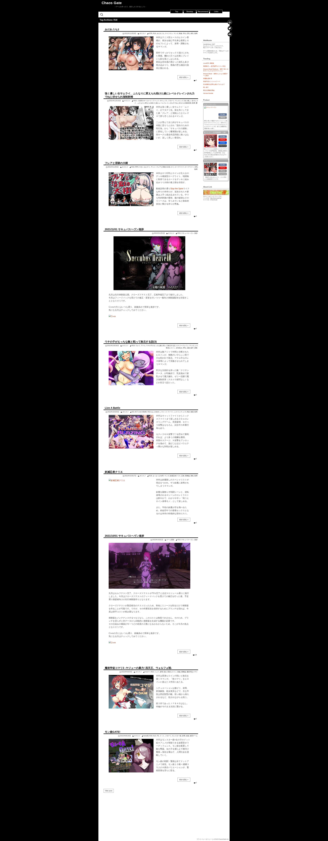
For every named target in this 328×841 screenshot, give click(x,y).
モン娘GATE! (112, 731)
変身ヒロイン (170, 348)
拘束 (188, 412)
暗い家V (205, 87)
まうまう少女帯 (158, 476)
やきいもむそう (144, 167)
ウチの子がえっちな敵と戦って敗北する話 (160, 345)
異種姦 (187, 476)
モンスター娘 (176, 736)
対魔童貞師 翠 (207, 78)
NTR (150, 33)
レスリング (178, 412)
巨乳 (188, 33)
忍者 (182, 476)
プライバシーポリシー (204, 839)
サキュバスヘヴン (187, 233)
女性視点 (179, 348)
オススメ (143, 33)
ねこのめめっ (156, 412)
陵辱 (195, 33)
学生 (184, 33)
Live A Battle (112, 407)
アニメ (153, 167)
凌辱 (161, 672)
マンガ (176, 33)
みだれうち (160, 33)
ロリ (172, 167)
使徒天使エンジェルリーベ (211, 81)
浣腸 (188, 348)
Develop (189, 12)
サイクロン (169, 33)
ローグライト (189, 167)
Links (216, 12)
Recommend (203, 12)
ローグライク (179, 167)
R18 (154, 33)
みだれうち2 (112, 29)
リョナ (156, 672)
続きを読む (183, 77)
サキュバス (163, 101)
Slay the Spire (176, 188)
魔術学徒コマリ (192, 672)
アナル (143, 345)
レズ (181, 101)
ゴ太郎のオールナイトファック (148, 101)
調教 (195, 348)
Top (176, 12)
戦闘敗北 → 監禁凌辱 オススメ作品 (214, 66)
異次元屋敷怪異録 (208, 90)
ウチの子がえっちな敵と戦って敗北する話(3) (131, 341)
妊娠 (187, 736)
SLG (154, 736)
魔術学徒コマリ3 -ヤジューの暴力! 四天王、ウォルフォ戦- (138, 667)
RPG (137, 167)
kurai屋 (146, 736)
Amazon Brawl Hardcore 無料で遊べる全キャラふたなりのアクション (215, 70)
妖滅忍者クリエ (114, 471)
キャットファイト (167, 412)
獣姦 (179, 672)
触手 (192, 348)
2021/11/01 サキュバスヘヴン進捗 (124, 229)
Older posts (108, 791)
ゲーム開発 (170, 540)
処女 (165, 672)
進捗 (195, 233)
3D (133, 412)
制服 (180, 33)
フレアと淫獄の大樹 (116, 163)
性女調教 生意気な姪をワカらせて (214, 84)
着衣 (192, 33)
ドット (162, 736)
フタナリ (171, 101)
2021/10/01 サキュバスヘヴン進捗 (124, 535)
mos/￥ (147, 672)
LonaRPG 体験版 (208, 63)
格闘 (192, 412)
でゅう (137, 345)
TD (158, 736)
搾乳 (184, 348)
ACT (136, 412)
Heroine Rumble (208, 93)
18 (196, 655)
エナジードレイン (182, 345)
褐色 (192, 476)
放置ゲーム (193, 736)
